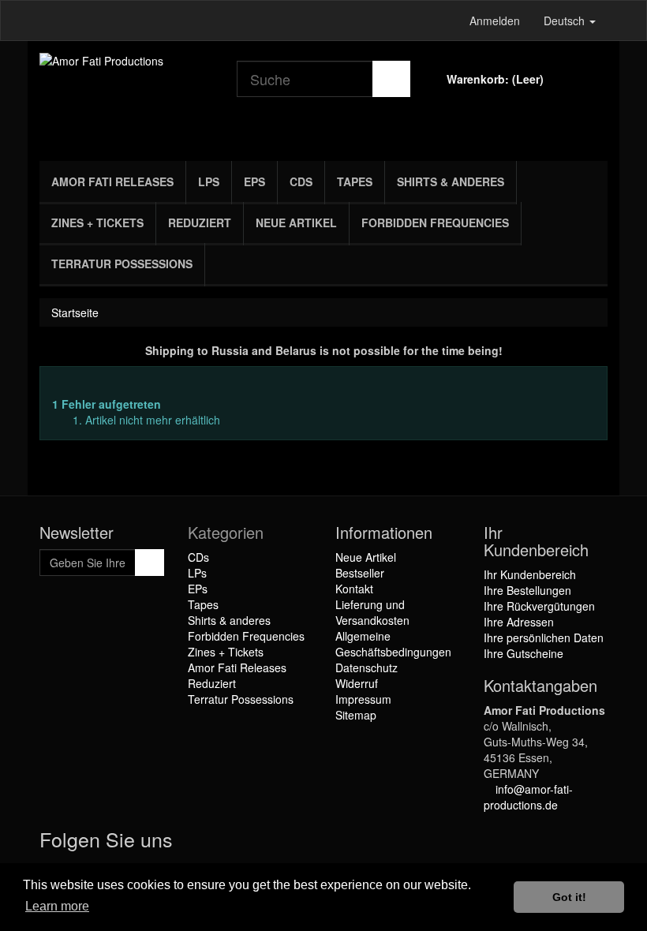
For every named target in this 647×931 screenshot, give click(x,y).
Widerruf (356, 683)
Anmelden (494, 20)
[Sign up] (149, 562)
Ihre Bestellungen (527, 590)
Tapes (354, 181)
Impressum (363, 699)
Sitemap (355, 715)
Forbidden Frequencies (435, 222)
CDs (301, 181)
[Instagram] (253, 843)
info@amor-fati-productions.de (528, 797)
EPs (254, 181)
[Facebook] (192, 843)
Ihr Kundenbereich (530, 574)
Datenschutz (366, 667)
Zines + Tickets (97, 222)
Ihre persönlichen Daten (544, 637)
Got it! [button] (569, 897)
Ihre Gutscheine (523, 653)
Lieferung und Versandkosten (372, 612)
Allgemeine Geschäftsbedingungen (393, 644)
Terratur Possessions (122, 263)
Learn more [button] (57, 906)
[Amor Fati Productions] (126, 97)
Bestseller (359, 573)
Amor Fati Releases (112, 181)
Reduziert (199, 222)
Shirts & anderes (450, 181)
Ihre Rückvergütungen (539, 606)
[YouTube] (223, 843)
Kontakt (354, 588)
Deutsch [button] (566, 20)
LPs (208, 181)
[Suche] (391, 79)
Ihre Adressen (519, 622)
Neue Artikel (296, 222)
